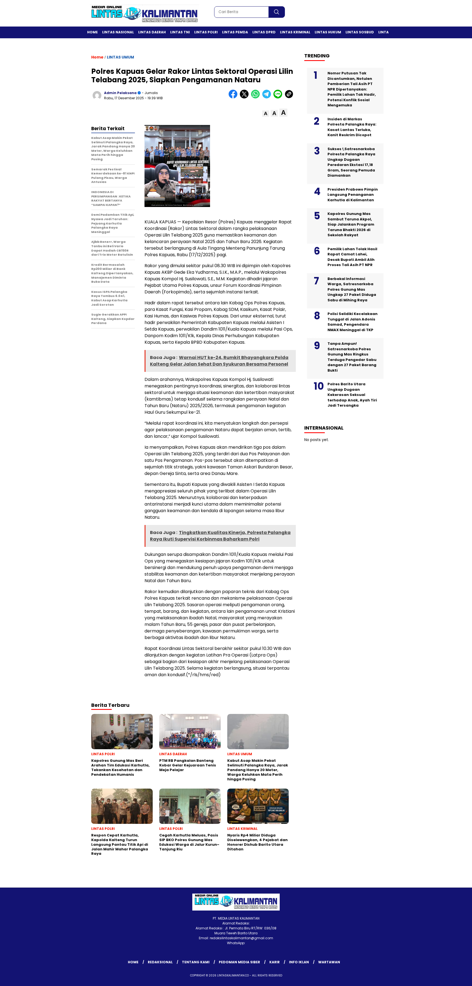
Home (92, 32)
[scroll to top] (453, 977)
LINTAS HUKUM (328, 32)
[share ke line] (279, 97)
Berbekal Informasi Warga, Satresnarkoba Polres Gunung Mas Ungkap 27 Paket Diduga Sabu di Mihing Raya (352, 289)
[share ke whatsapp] (256, 97)
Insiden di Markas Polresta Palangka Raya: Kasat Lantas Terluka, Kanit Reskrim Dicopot (352, 127)
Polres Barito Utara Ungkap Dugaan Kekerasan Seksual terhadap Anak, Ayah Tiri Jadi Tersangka (352, 394)
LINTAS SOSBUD (360, 32)
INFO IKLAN (299, 962)
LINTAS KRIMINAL (295, 32)
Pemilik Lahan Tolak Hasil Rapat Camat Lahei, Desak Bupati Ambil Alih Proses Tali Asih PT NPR (352, 257)
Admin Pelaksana (120, 93)
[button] (265, 113)
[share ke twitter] (245, 97)
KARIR (274, 962)
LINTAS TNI (180, 32)
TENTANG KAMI (196, 962)
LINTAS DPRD (264, 32)
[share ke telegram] (267, 97)
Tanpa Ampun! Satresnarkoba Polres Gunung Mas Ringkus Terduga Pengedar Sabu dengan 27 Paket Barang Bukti (352, 357)
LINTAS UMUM (120, 57)
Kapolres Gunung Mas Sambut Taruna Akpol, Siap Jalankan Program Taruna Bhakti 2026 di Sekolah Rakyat (351, 224)
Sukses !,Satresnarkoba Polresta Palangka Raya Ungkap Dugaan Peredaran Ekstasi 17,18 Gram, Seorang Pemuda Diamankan (351, 162)
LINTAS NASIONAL (118, 32)
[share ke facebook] (234, 97)
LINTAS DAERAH (152, 32)
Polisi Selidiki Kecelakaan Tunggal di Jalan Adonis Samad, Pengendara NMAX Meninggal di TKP (352, 321)
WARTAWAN (329, 962)
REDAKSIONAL (160, 962)
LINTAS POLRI (206, 32)
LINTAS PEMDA (235, 32)
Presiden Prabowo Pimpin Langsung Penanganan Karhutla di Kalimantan (353, 195)
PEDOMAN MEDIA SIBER (239, 962)
